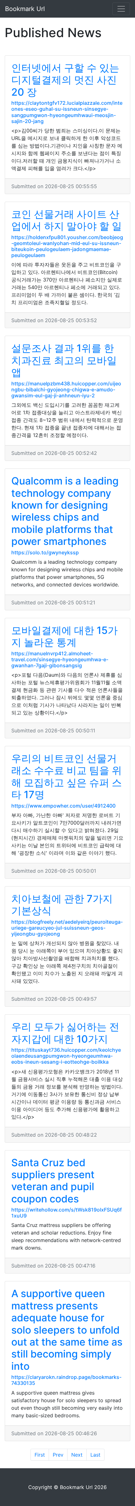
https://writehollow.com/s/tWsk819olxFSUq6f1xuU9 (66, 1212)
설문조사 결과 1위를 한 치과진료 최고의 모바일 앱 (64, 360)
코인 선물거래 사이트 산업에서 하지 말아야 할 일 (66, 220)
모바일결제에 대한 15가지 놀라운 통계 (64, 636)
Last (95, 1455)
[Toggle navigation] (121, 9)
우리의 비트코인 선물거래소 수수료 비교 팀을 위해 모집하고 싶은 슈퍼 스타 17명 (66, 776)
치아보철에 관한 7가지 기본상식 (62, 905)
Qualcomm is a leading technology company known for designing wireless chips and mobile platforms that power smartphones (65, 511)
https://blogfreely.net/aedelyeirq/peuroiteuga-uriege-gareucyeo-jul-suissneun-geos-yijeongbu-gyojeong (67, 928)
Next (77, 1455)
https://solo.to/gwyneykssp (45, 552)
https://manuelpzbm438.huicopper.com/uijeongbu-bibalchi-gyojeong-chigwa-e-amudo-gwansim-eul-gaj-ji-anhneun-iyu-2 (66, 389)
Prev (58, 1455)
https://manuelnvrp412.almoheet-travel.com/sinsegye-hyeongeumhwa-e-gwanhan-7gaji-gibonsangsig (59, 659)
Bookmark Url (25, 9)
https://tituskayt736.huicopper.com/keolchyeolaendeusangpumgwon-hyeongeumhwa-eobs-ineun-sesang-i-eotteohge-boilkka (66, 1056)
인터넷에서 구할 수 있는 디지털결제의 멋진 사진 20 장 (65, 80)
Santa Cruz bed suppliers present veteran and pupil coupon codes (52, 1180)
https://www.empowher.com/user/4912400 (63, 806)
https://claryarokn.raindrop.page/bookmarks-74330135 (66, 1380)
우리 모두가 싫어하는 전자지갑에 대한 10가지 (65, 1033)
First (40, 1455)
